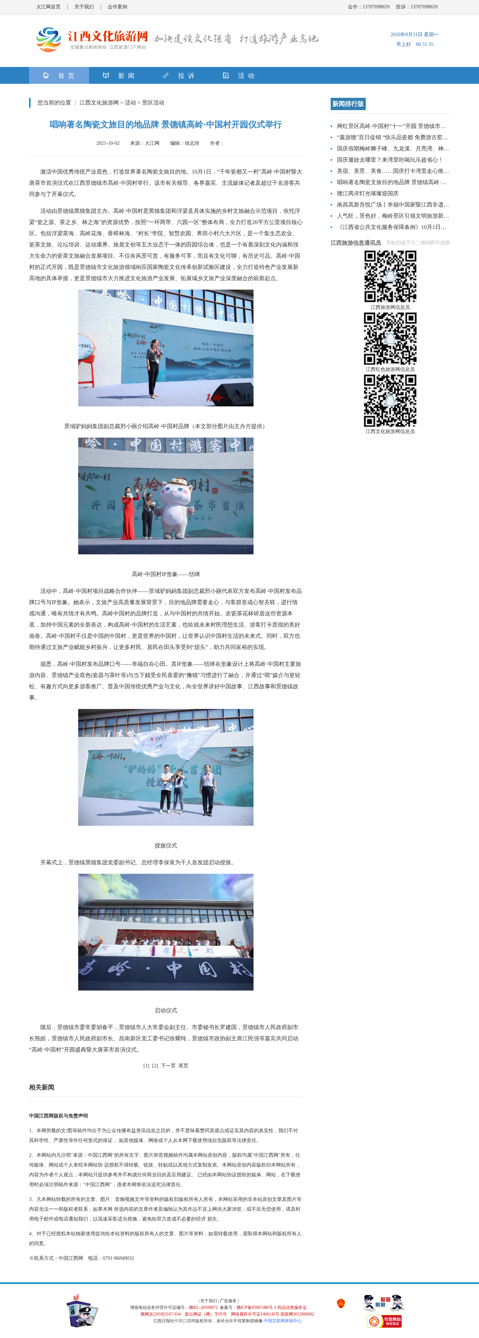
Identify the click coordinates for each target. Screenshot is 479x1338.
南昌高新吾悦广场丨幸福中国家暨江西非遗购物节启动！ (407, 205)
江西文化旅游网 (99, 103)
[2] (155, 1065)
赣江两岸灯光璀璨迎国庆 (368, 193)
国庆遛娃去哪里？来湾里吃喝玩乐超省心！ (390, 160)
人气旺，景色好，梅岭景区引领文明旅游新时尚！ (398, 216)
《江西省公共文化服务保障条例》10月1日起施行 (397, 227)
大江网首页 (48, 6)
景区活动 (153, 103)
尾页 (183, 1065)
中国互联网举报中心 (283, 1320)
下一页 (168, 1065)
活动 (130, 103)
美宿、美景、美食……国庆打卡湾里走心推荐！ (396, 171)
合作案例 (117, 6)
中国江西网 (184, 1320)
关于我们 (84, 6)
